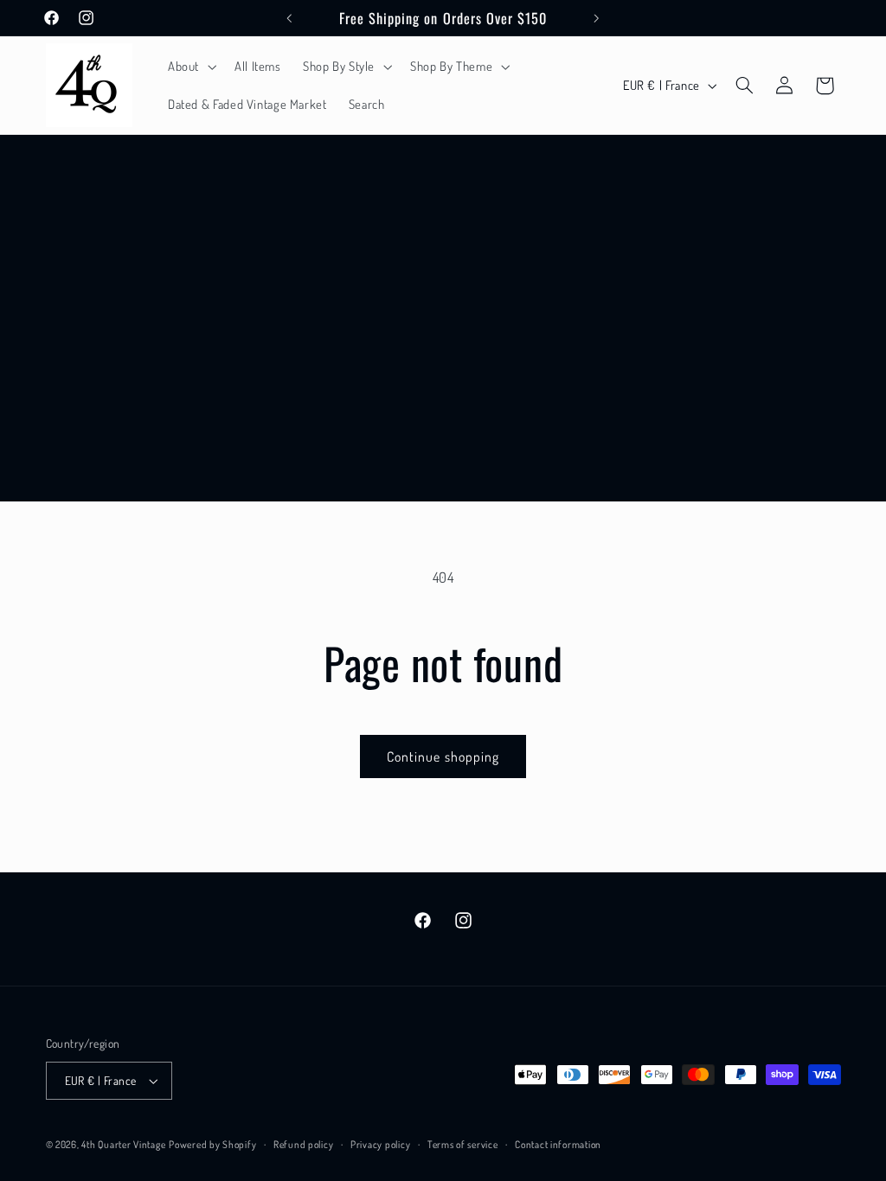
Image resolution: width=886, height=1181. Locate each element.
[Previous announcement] (289, 18)
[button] (190, 67)
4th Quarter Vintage (123, 1144)
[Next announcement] (597, 18)
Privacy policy (380, 1144)
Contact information (558, 1144)
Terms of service (462, 1144)
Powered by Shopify (212, 1144)
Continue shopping (443, 756)
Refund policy (303, 1144)
